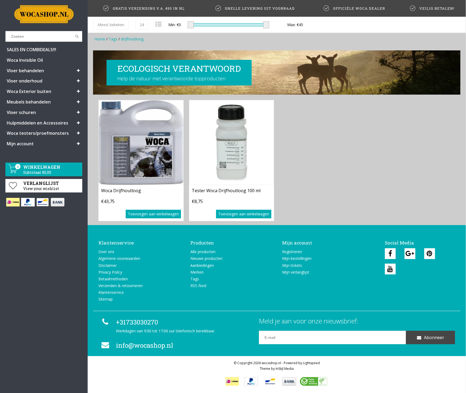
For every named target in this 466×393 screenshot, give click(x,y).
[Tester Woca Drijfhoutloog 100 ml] (231, 142)
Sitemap (105, 299)
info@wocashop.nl (144, 345)
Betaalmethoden (113, 278)
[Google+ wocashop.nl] (410, 253)
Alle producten (202, 251)
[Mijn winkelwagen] (13, 171)
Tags (113, 39)
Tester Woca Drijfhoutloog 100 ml (226, 191)
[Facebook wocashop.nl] (390, 253)
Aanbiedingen (202, 265)
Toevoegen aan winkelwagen (153, 213)
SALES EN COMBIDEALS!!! (31, 50)
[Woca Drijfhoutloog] (141, 142)
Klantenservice (111, 292)
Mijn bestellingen (296, 258)
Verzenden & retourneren (120, 285)
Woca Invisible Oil (25, 60)
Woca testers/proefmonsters (38, 133)
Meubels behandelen (29, 102)
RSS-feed (198, 285)
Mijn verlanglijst (295, 272)
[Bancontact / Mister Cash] (42, 202)
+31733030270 (137, 322)
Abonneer (434, 337)
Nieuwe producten (206, 258)
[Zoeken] (77, 36)
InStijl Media (285, 368)
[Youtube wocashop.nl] (390, 269)
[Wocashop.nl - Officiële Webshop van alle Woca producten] (44, 14)
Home (99, 39)
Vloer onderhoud (24, 81)
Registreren (292, 251)
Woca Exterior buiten (29, 91)
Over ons (106, 251)
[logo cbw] (313, 381)
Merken (197, 272)
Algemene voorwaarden (119, 258)
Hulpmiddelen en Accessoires (37, 123)
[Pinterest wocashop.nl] (429, 253)
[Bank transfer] (57, 202)
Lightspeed (311, 363)
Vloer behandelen (25, 71)
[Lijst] (158, 24)
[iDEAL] (12, 202)
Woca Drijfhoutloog (121, 191)
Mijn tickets (292, 265)
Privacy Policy (110, 272)
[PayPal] (27, 202)
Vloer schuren (21, 112)
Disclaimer (107, 265)
